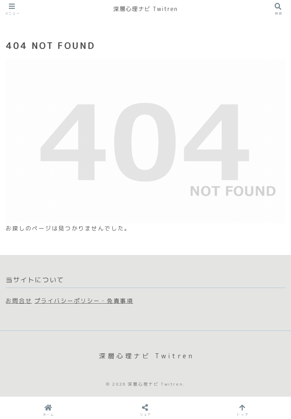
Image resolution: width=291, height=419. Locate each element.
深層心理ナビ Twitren (145, 9)
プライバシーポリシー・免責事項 (83, 301)
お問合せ (19, 301)
